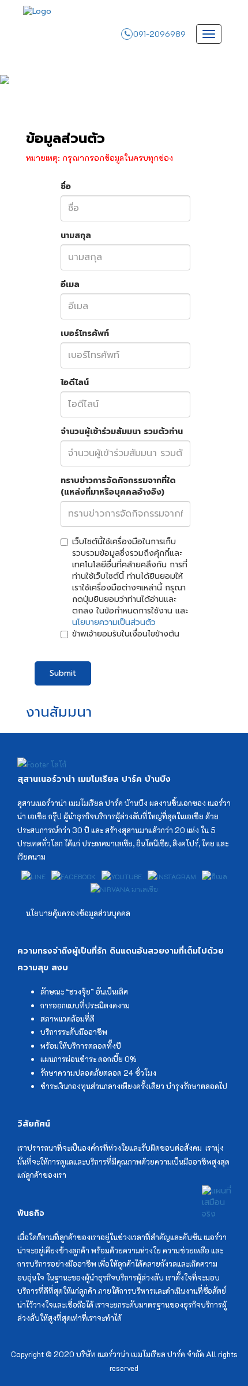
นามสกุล (76, 236)
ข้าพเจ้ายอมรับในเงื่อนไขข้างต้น (125, 634)
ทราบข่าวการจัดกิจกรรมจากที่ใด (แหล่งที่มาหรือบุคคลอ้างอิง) (118, 486)
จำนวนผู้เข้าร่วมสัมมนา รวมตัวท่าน (122, 432)
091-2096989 (159, 33)
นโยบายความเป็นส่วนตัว (114, 622)
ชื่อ (66, 187)
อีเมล (70, 285)
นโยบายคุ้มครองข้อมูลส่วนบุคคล (78, 913)
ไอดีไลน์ (75, 383)
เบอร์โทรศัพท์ (85, 334)
